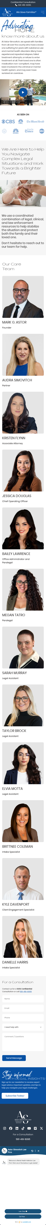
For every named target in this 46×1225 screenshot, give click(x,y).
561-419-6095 (24, 5)
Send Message (14, 1058)
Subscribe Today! (15, 1095)
